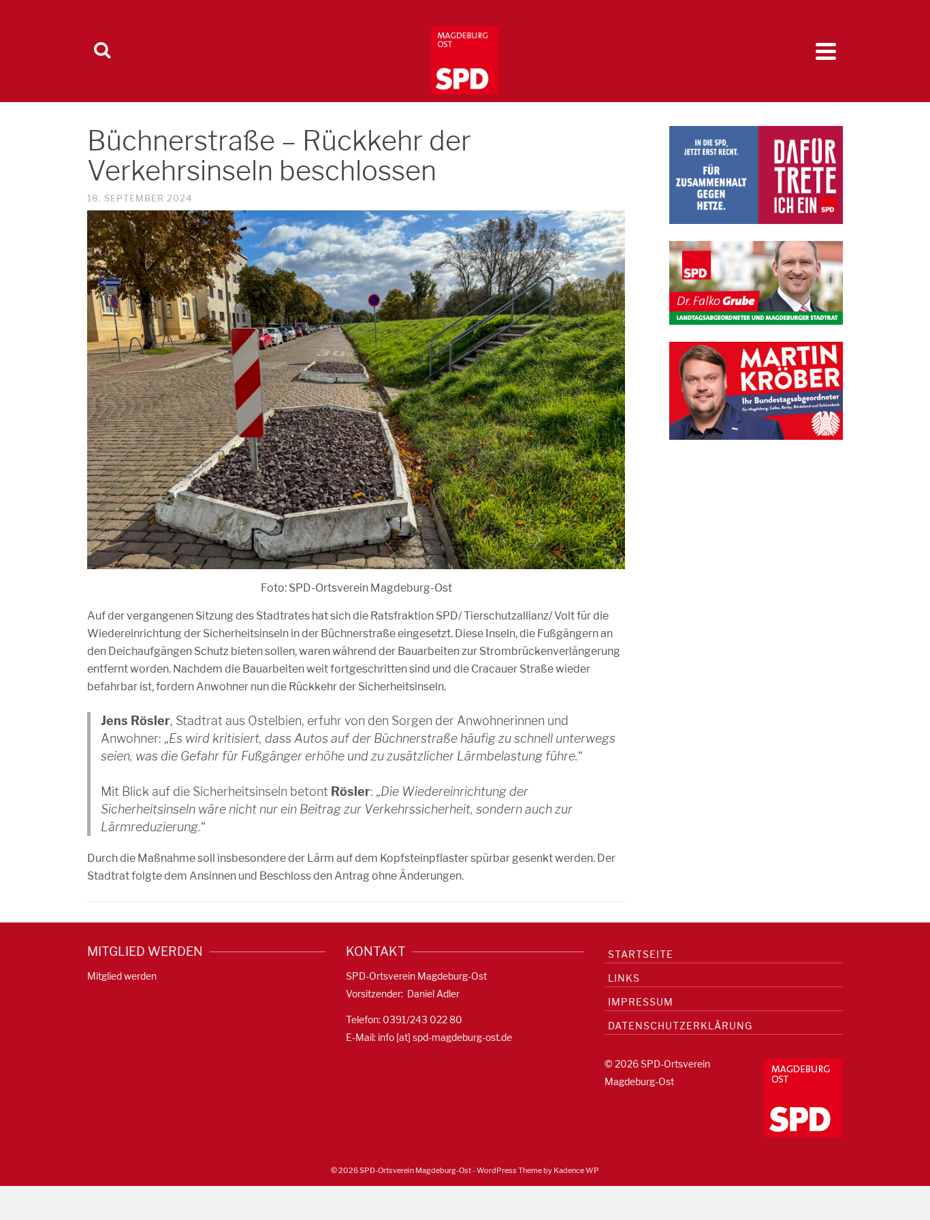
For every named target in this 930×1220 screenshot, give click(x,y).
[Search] (102, 51)
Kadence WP (576, 1170)
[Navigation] (826, 51)
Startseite (640, 954)
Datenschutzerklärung (680, 1025)
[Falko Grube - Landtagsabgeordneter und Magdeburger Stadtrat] (756, 282)
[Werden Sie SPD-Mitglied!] (756, 173)
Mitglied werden (122, 976)
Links (624, 978)
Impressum (640, 1002)
